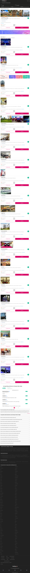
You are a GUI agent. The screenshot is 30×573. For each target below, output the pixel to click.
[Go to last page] (18, 407)
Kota (0, 469)
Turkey (16, 491)
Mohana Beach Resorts (5, 391)
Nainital (1, 483)
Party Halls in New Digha (18, 461)
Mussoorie (1, 502)
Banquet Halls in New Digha (13, 448)
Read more (2, 23)
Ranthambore (2, 505)
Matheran (16, 482)
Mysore (16, 494)
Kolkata (1, 513)
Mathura (16, 469)
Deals (7, 559)
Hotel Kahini (4, 395)
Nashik (16, 535)
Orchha (16, 480)
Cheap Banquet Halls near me (20, 456)
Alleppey (1, 499)
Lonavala (16, 499)
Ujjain (1, 552)
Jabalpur (1, 547)
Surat (1, 527)
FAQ (6, 556)
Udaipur (16, 524)
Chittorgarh (16, 466)
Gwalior (16, 546)
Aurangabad (16, 552)
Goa (15, 519)
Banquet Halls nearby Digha (5, 457)
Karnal (1, 541)
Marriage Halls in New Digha (11, 461)
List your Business (3, 559)
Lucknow (16, 516)
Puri (0, 524)
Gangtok (1, 488)
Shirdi (15, 505)
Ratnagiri (16, 485)
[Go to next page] (17, 407)
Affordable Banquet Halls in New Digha (5, 448)
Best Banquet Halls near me (5, 456)
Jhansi (16, 502)
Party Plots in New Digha (5, 462)
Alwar (1, 474)
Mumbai (16, 510)
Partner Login (2, 556)
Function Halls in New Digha (12, 462)
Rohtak (1, 466)
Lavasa (1, 480)
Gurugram (1, 530)
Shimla (1, 549)
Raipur (1, 544)
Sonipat (1, 508)
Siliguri (16, 549)
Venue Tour (8, 27)
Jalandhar (1, 546)
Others (16, 496)
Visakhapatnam (2, 535)
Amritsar (16, 533)
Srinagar (1, 485)
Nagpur (16, 521)
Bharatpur (1, 494)
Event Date (17, 5)
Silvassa (16, 508)
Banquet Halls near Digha (12, 457)
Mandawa (1, 471)
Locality (3, 5)
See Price (22, 27)
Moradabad (1, 510)
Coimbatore (16, 547)
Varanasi (1, 533)
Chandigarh (1, 521)
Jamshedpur (16, 483)
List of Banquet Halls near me (13, 456)
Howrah (16, 541)
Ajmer (1, 482)
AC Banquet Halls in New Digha (21, 448)
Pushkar (1, 491)
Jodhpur (16, 538)
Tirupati (1, 477)
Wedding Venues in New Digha (4, 461)
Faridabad (16, 530)
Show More (28, 413)
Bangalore (16, 513)
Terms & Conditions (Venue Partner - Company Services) (6, 563)
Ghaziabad (1, 519)
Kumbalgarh (16, 477)
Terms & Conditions (12, 556)
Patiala (16, 488)
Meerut (1, 538)
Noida (15, 527)
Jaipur (1, 516)
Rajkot (15, 544)
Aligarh (16, 474)
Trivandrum (1, 496)
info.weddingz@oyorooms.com (15, 568)
